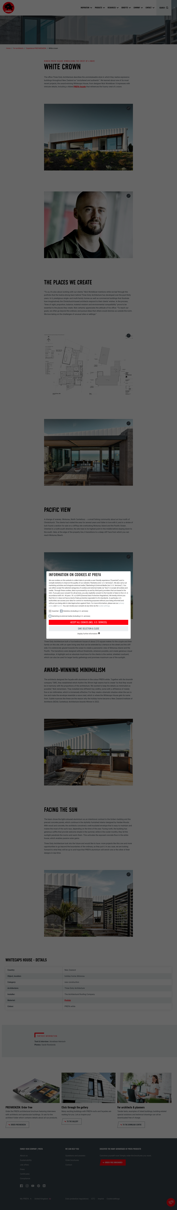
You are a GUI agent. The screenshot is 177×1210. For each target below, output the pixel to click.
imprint (59, 606)
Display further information (87, 634)
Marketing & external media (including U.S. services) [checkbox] (71, 616)
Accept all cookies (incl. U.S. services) (88, 622)
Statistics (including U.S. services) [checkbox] (75, 611)
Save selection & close (88, 628)
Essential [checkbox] (55, 611)
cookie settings (104, 606)
